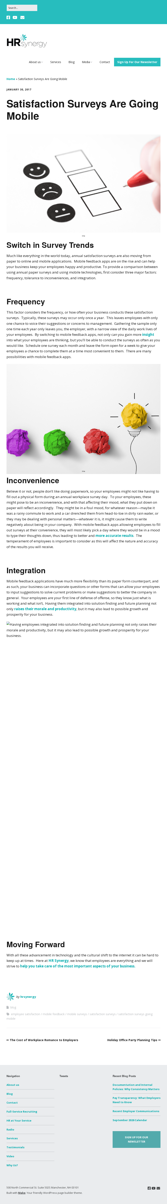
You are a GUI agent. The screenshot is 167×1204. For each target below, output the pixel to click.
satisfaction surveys (103, 1014)
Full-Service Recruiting (22, 1111)
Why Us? (12, 1165)
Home (11, 79)
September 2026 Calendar (130, 1120)
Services (55, 62)
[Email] (22, 17)
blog (13, 1007)
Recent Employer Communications (136, 1111)
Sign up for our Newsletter (136, 1139)
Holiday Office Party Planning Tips (132, 1040)
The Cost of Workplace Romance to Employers (44, 1040)
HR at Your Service (19, 1120)
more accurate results (114, 535)
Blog (71, 62)
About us (35, 62)
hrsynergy (28, 997)
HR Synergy (58, 960)
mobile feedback (54, 1014)
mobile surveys (77, 1014)
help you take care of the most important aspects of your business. (78, 966)
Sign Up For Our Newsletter (137, 62)
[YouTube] (15, 17)
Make (21, 1193)
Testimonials (15, 1147)
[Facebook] (9, 17)
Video (10, 1156)
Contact (105, 62)
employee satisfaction (25, 1014)
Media (86, 62)
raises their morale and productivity (44, 608)
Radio (10, 1129)
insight (148, 334)
